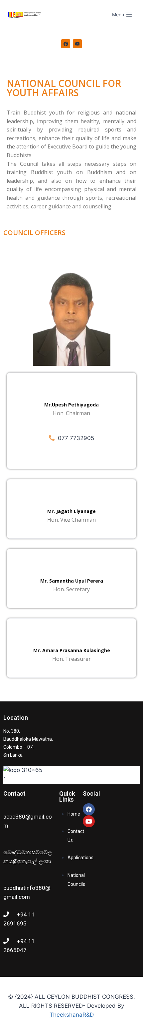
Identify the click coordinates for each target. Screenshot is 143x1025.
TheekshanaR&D (72, 1014)
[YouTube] (77, 44)
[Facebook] (66, 44)
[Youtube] (89, 821)
